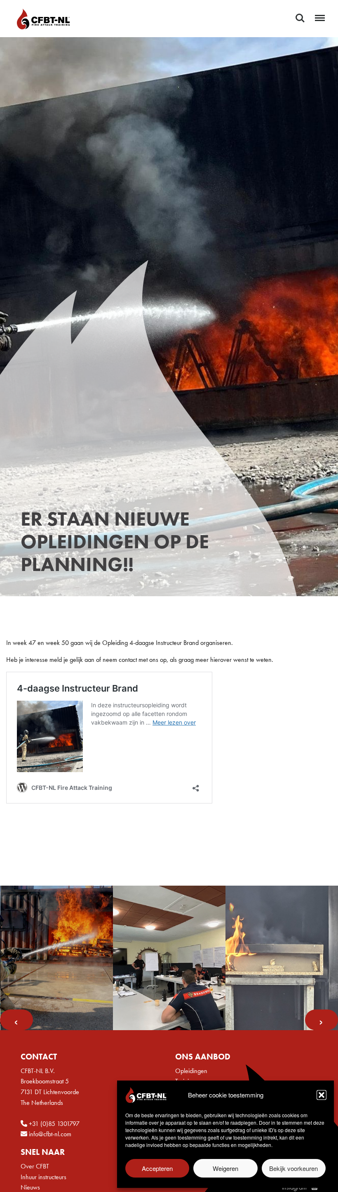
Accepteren (157, 1168)
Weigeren (225, 1168)
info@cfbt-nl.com (49, 1134)
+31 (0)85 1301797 (53, 1123)
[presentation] (16, 1020)
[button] (321, 1095)
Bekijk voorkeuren (293, 1168)
